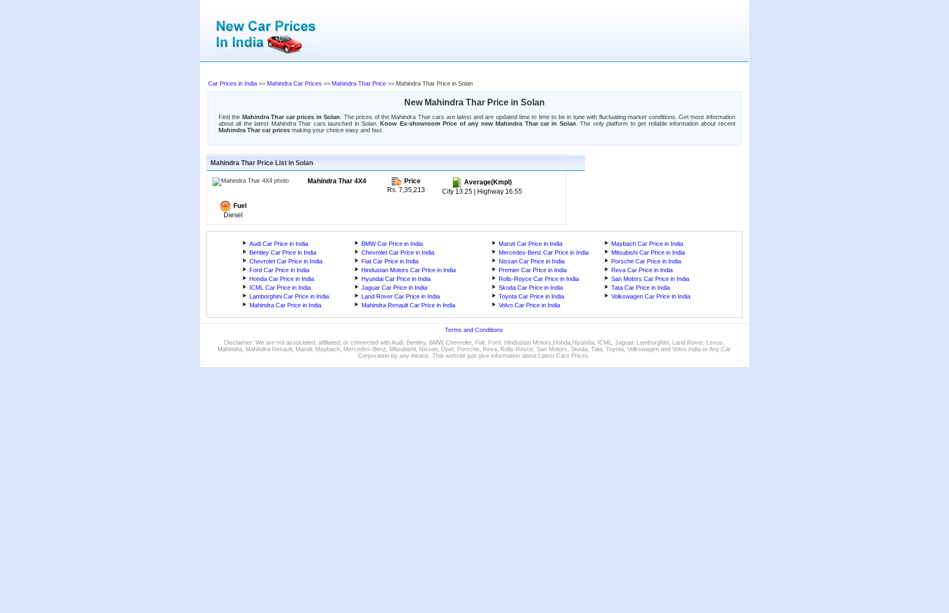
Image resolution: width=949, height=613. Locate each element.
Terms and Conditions (474, 330)
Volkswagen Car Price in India (650, 296)
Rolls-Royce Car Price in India (539, 278)
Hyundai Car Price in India (396, 278)
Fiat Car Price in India (389, 261)
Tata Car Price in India (640, 287)
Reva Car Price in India (642, 270)
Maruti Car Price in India (530, 243)
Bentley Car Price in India (282, 252)
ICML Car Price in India (280, 287)
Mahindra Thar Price (359, 83)
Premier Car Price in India (533, 270)
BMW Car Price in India (392, 243)
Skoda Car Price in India (531, 287)
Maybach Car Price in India (647, 243)
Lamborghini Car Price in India (289, 296)
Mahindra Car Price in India (285, 305)
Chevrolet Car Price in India (397, 252)
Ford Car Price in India (279, 270)
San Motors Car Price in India (650, 278)
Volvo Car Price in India (529, 305)
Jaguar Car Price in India (394, 287)
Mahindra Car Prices (294, 83)
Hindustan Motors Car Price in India (408, 270)
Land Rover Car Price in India (400, 296)
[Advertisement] (427, 72)
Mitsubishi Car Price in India (648, 252)
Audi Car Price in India (278, 243)
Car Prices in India (232, 83)
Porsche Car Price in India (646, 261)
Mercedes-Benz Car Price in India (544, 252)
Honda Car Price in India (281, 278)
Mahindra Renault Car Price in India (408, 305)
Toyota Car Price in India (531, 296)
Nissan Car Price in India (532, 261)
